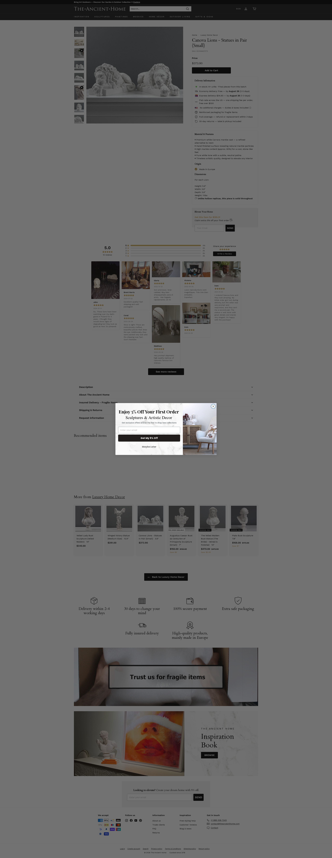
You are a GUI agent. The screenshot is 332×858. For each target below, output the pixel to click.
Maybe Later (149, 446)
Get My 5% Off (149, 438)
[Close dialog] (213, 406)
